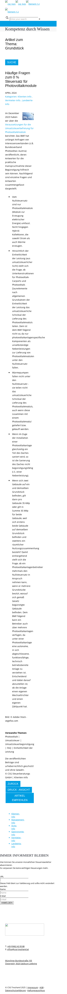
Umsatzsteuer (12, 740)
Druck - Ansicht (19, 789)
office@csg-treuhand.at (18, 949)
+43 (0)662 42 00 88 (15, 946)
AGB (41, 987)
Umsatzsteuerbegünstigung (19, 744)
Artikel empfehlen (20, 797)
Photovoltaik (11, 736)
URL (2, 876)
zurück (13, 783)
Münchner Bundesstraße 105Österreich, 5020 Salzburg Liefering (21, 962)
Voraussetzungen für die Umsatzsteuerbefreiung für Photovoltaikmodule (19, 128)
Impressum (32, 987)
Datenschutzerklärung (15, 990)
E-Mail (3, 896)
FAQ (9, 747)
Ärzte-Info (14, 827)
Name (3, 889)
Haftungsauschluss (36, 990)
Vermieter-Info (12, 100)
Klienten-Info (24, 96)
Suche (11, 62)
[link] (39, 19)
